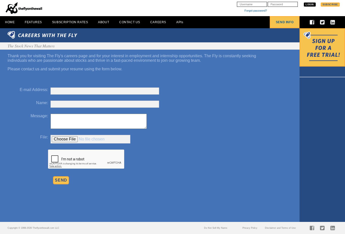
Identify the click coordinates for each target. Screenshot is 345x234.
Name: (42, 103)
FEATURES (33, 22)
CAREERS (158, 22)
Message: (39, 116)
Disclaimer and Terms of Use (280, 228)
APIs (179, 22)
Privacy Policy (249, 228)
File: (44, 137)
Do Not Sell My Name (215, 228)
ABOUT (103, 22)
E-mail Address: (34, 89)
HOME (10, 22)
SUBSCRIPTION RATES (70, 22)
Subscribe (330, 4)
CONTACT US (129, 22)
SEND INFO (284, 22)
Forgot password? (255, 10)
